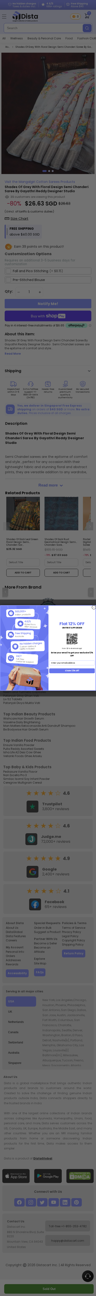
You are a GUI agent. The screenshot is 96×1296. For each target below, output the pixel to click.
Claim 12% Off (72, 670)
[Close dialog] (94, 607)
